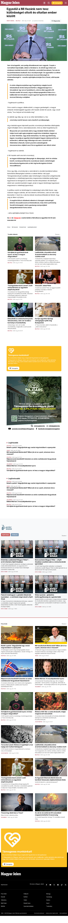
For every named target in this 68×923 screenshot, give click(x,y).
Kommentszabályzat (39, 913)
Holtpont (26, 893)
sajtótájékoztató (32, 227)
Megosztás (56, 21)
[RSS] (65, 884)
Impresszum (4, 884)
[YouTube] (50, 884)
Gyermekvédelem (28, 906)
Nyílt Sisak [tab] (5, 534)
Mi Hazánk (15, 227)
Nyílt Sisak (4, 903)
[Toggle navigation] (65, 2)
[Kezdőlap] (10, 3)
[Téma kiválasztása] (44, 2)
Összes (57, 234)
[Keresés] (48, 2)
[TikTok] (61, 884)
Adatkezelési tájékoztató (52, 913)
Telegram (17, 218)
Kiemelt (3, 897)
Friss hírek (4, 893)
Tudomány (49, 906)
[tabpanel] (34, 576)
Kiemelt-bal (22, 227)
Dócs (8, 227)
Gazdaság (49, 897)
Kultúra (48, 900)
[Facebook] (46, 884)
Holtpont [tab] (14, 534)
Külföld (25, 897)
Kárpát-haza (27, 903)
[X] (54, 884)
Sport (47, 903)
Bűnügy (48, 893)
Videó (25, 900)
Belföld (18, 20)
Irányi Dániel (10, 20)
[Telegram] (58, 884)
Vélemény (3, 900)
